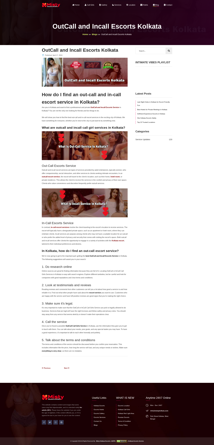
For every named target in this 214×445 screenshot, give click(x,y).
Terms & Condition (124, 421)
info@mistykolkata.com (159, 411)
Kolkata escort (118, 241)
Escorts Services (99, 417)
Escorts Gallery (99, 413)
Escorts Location (124, 406)
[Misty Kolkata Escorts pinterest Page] (61, 422)
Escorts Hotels (99, 409)
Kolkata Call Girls (124, 409)
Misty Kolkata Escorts (103, 441)
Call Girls (90, 5)
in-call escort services (60, 227)
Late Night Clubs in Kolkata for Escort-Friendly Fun (153, 103)
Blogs (94, 34)
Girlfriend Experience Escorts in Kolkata (151, 114)
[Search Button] (169, 50)
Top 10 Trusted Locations (146, 122)
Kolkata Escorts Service (136, 441)
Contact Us (98, 421)
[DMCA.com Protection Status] (121, 441)
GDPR (113, 441)
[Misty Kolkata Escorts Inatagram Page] (55, 422)
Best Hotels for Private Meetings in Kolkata (152, 109)
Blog (157, 5)
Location (131, 5)
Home (77, 5)
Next (66, 368)
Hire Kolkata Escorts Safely (146, 118)
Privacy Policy (123, 425)
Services (117, 5)
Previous (46, 368)
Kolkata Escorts (99, 406)
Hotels (145, 5)
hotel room (115, 177)
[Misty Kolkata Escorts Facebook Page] (44, 422)
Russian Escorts (123, 417)
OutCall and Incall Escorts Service (105, 107)
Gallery (104, 5)
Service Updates (153, 139)
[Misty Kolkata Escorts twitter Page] (50, 422)
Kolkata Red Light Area (126, 413)
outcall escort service (51, 177)
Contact (169, 5)
